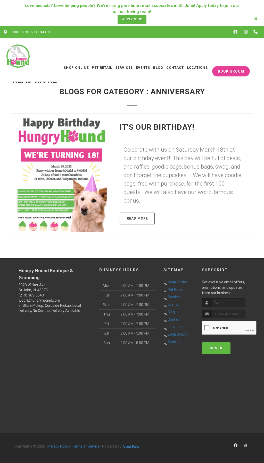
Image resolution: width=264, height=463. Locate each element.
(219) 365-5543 (31, 295)
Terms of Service (86, 446)
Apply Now (132, 19)
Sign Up (216, 348)
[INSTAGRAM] (246, 32)
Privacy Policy (58, 446)
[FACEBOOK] (235, 32)
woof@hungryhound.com (39, 300)
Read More (137, 218)
